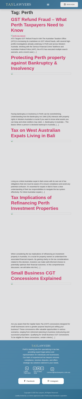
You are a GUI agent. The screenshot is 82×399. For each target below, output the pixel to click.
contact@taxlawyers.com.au (58, 372)
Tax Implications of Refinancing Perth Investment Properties (34, 203)
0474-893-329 (38, 372)
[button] (48, 4)
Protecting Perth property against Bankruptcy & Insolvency (38, 63)
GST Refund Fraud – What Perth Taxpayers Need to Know (39, 25)
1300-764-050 (27, 372)
